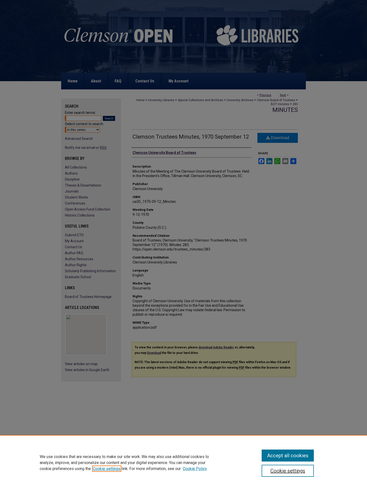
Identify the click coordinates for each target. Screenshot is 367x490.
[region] (183, 462)
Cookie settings (107, 468)
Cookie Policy (195, 468)
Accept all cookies (287, 456)
